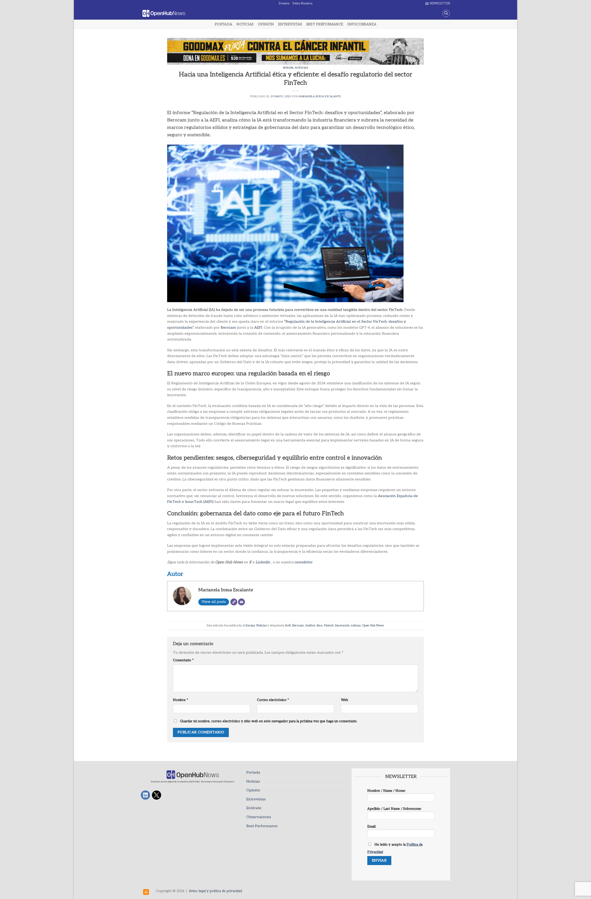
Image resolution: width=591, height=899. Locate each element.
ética (319, 625)
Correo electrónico (273, 700)
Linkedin (263, 562)
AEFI (258, 327)
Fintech (329, 625)
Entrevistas (290, 24)
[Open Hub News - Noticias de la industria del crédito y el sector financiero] (164, 13)
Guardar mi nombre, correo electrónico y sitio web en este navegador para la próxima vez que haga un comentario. (268, 721)
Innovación (342, 625)
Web (344, 700)
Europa (288, 67)
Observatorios (258, 817)
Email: (371, 827)
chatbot (310, 625)
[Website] (233, 601)
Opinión (266, 24)
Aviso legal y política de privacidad (215, 891)
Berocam (229, 327)
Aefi (288, 625)
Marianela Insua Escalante (320, 96)
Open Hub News (373, 625)
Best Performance (324, 24)
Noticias (244, 24)
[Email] (241, 601)
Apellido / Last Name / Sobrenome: (394, 809)
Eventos (284, 3)
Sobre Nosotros (302, 3)
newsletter (303, 562)
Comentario (183, 660)
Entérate (253, 808)
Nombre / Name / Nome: (386, 791)
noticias (356, 625)
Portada (223, 24)
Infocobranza (361, 24)
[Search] (446, 13)
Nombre (180, 700)
